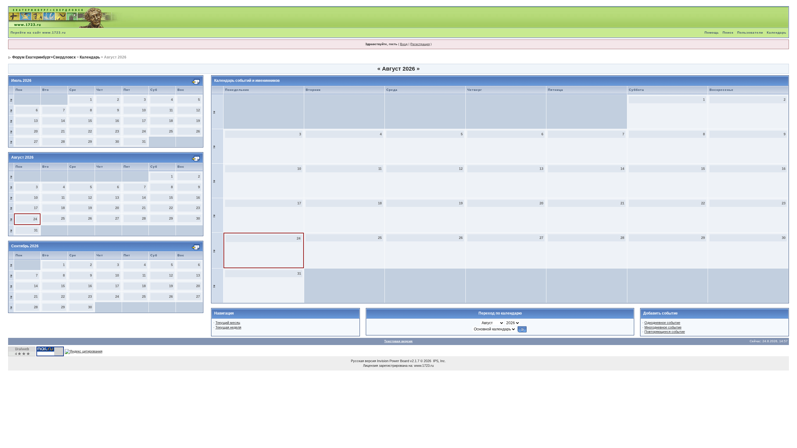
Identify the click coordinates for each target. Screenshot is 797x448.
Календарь (776, 32)
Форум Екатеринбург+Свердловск (44, 57)
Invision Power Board (393, 361)
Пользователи (750, 32)
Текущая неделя (228, 327)
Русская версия (363, 361)
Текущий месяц (227, 322)
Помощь (712, 32)
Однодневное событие (662, 322)
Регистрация (420, 44)
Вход (404, 44)
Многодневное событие (662, 327)
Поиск (728, 32)
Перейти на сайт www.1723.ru (38, 32)
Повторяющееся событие (664, 332)
